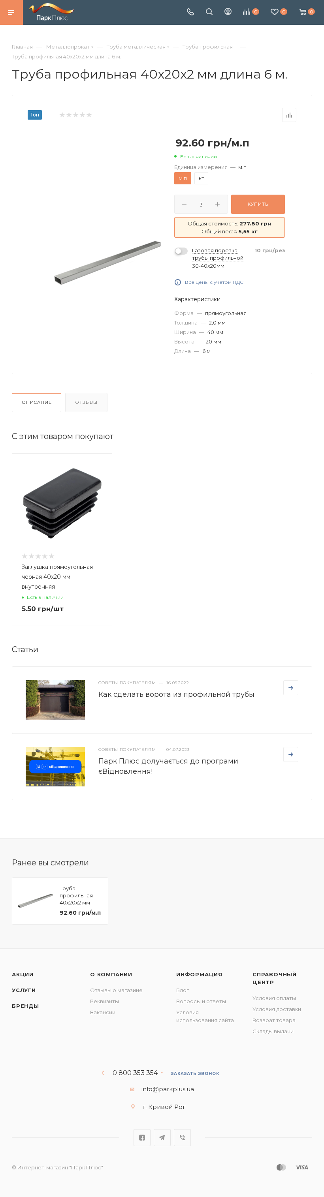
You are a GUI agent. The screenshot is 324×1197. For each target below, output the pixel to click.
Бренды (25, 1006)
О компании (111, 974)
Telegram (162, 1137)
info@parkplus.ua (167, 1089)
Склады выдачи (273, 1031)
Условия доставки (276, 1009)
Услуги (24, 990)
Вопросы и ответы (201, 1001)
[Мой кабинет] (228, 12)
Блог (182, 990)
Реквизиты (104, 1001)
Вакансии (102, 1012)
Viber (182, 1137)
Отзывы (86, 402)
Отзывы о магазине (116, 990)
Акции (23, 974)
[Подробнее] (290, 687)
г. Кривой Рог (164, 1107)
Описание (36, 402)
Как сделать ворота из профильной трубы (176, 694)
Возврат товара (274, 1020)
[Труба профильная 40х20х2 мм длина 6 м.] (108, 263)
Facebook (142, 1137)
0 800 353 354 (135, 1073)
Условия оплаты (274, 998)
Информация (199, 974)
